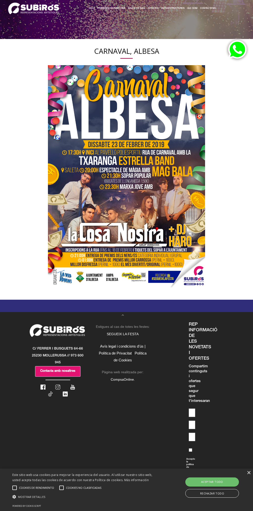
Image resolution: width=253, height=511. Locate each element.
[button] (86, 496)
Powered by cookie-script (26, 506)
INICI (92, 8)
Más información (136, 480)
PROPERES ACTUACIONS (111, 8)
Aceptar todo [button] (212, 482)
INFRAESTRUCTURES (173, 8)
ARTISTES (153, 8)
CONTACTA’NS (208, 8)
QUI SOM (192, 8)
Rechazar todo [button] (212, 493)
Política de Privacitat (115, 353)
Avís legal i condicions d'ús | (123, 346)
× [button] (249, 473)
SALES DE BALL (136, 8)
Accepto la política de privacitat (187, 467)
